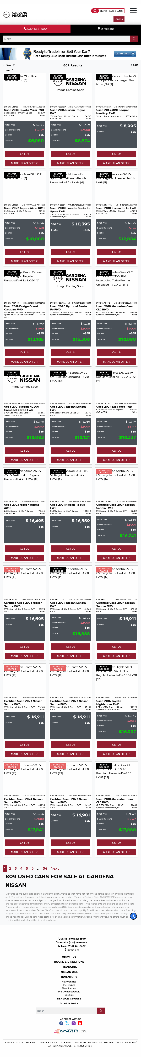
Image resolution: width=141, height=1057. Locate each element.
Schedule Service (69, 1003)
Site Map (66, 1042)
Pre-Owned (69, 984)
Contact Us (11, 1042)
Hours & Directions (69, 961)
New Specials (69, 988)
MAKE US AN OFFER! (24, 163)
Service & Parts (69, 998)
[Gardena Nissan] (16, 14)
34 (45, 868)
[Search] (134, 39)
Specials (69, 994)
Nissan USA (69, 972)
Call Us (24, 154)
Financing (69, 966)
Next (55, 868)
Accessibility (29, 1042)
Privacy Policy (49, 1042)
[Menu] (133, 11)
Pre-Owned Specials (69, 991)
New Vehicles (69, 981)
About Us (69, 956)
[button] (133, 916)
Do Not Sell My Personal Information (96, 1042)
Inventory (69, 977)
